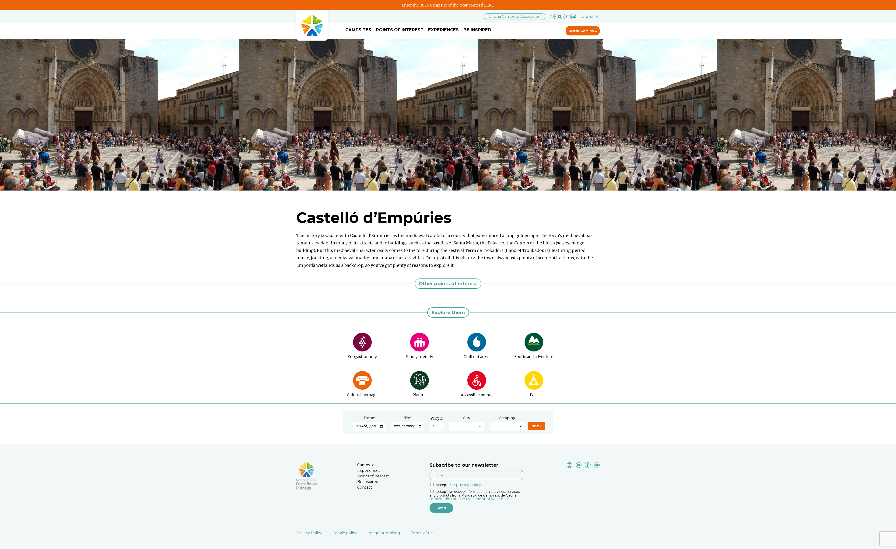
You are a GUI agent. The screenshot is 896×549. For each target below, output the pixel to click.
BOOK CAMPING (582, 31)
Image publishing (384, 533)
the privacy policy (464, 485)
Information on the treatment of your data (469, 499)
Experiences (443, 29)
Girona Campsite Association (514, 16)
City (466, 418)
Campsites (358, 29)
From (369, 418)
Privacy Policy (309, 533)
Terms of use (423, 533)
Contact (364, 487)
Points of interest (400, 29)
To (407, 418)
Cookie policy (344, 533)
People (436, 418)
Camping (507, 418)
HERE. (489, 5)
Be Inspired (477, 29)
